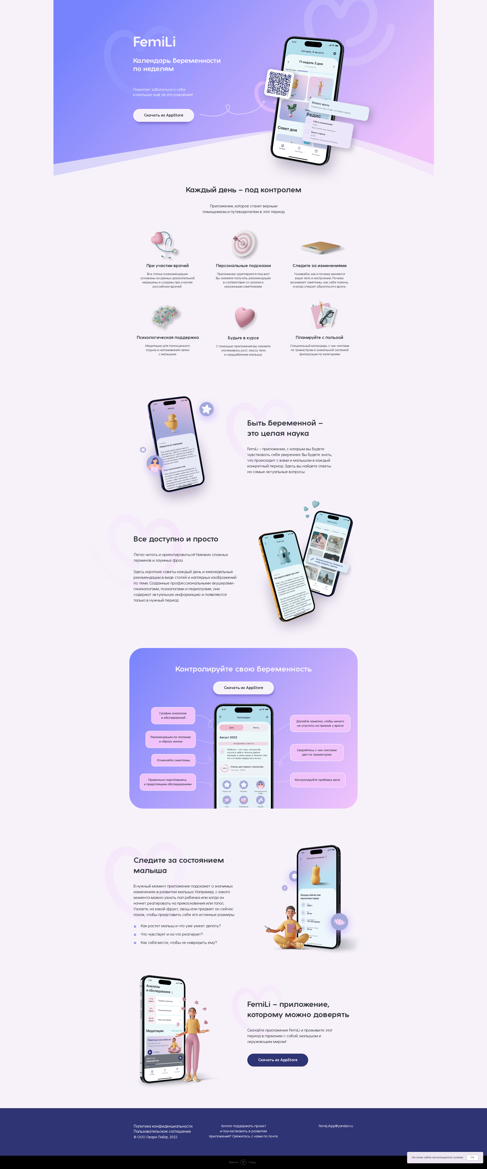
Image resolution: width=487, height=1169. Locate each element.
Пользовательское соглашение (162, 1131)
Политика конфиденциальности (163, 1126)
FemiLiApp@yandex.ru (336, 1126)
